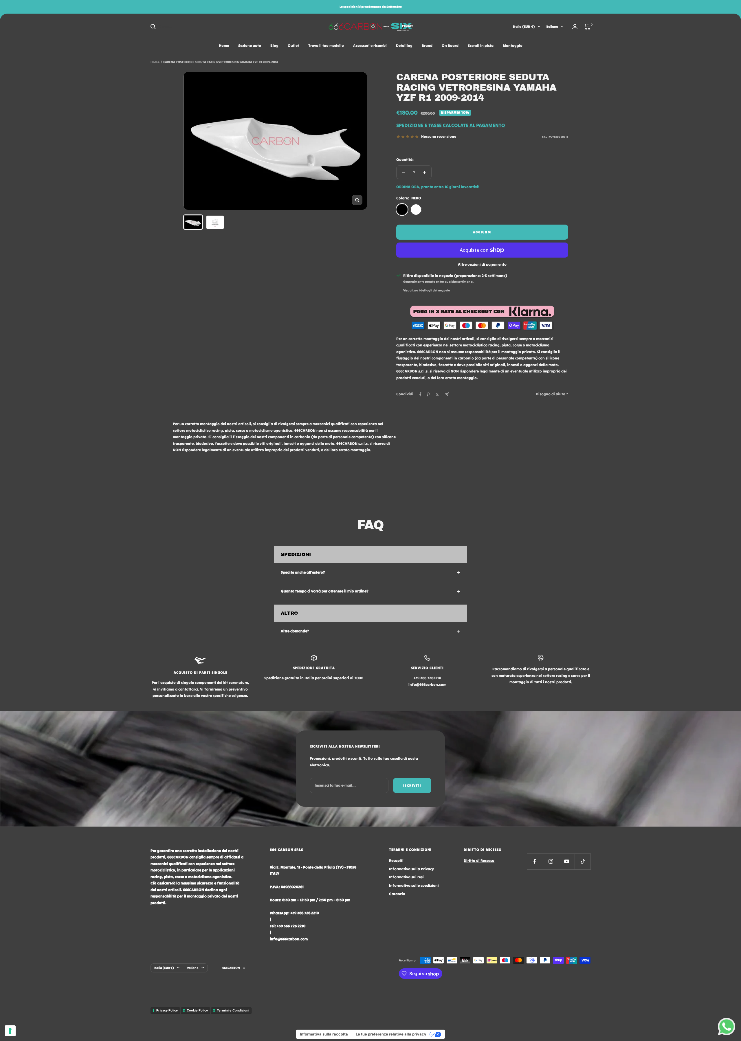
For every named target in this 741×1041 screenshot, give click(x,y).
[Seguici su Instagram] (551, 861)
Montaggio (512, 45)
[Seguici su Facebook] (535, 861)
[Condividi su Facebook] (420, 394)
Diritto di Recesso (479, 860)
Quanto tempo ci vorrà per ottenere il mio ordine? (324, 591)
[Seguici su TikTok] (582, 861)
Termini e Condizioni (233, 1010)
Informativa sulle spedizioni (414, 885)
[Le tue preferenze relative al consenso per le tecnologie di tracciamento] (10, 1030)
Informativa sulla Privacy (411, 868)
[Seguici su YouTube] (567, 861)
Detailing (404, 45)
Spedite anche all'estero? (303, 572)
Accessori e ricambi (370, 45)
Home (224, 45)
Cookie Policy (197, 1010)
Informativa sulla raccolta (324, 1034)
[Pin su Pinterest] (428, 394)
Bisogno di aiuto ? (552, 394)
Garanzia (397, 893)
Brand (427, 45)
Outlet (293, 45)
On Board (450, 45)
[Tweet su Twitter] (437, 394)
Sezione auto (249, 45)
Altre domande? (295, 631)
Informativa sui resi (406, 877)
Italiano (552, 26)
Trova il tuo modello (326, 45)
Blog (274, 45)
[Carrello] (587, 27)
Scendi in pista (481, 45)
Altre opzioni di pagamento (482, 264)
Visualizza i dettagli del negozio (426, 290)
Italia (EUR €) (524, 26)
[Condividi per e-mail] (447, 394)
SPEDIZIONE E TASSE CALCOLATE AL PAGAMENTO (450, 125)
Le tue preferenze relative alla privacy (391, 1034)
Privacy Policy (167, 1010)
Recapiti (396, 860)
